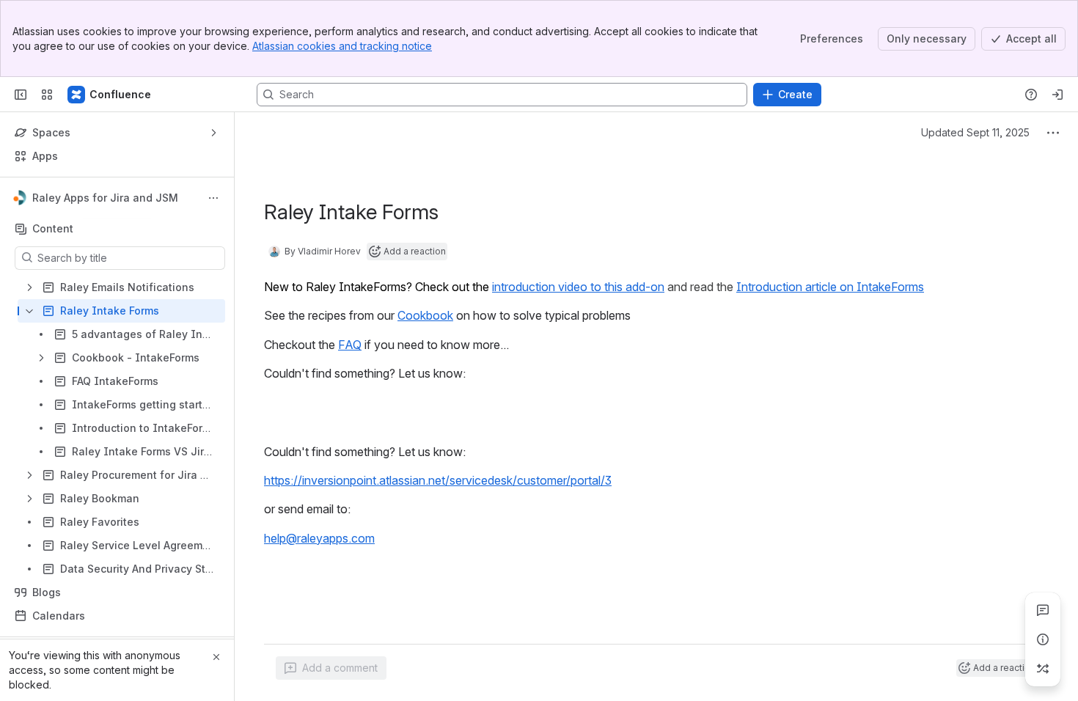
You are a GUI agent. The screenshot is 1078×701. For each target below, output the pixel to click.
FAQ (350, 344)
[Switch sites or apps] (47, 94)
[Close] (216, 657)
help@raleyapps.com (319, 538)
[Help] (1031, 94)
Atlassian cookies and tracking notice (342, 46)
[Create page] (1043, 668)
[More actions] (213, 198)
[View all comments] (1043, 610)
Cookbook (425, 315)
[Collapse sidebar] (20, 94)
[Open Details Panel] (1043, 639)
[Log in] (1057, 94)
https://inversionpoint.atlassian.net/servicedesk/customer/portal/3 (438, 480)
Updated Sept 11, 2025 (975, 132)
